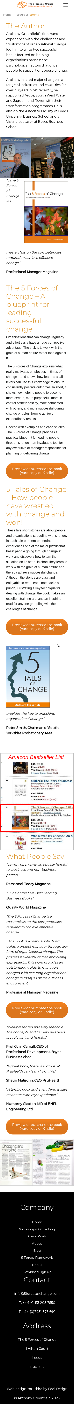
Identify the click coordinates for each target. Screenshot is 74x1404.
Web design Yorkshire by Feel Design (37, 1389)
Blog (37, 1251)
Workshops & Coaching (37, 1229)
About (37, 1243)
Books (37, 1265)
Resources (21, 14)
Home (7, 14)
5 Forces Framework (37, 1257)
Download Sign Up (37, 1272)
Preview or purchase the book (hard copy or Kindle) (37, 471)
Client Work (37, 1236)
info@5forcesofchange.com (37, 1294)
